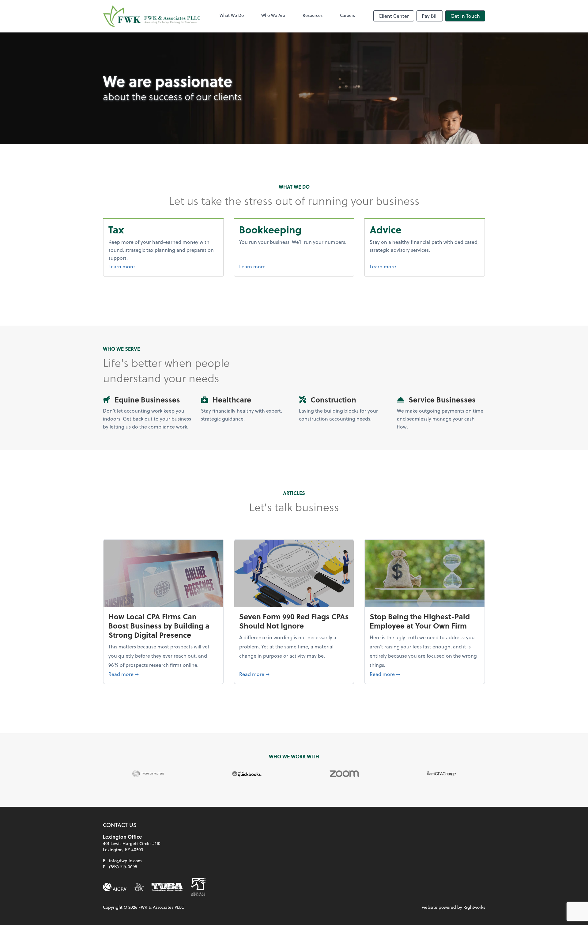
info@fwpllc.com (125, 860)
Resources (312, 15)
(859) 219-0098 (123, 866)
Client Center (394, 15)
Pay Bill (430, 15)
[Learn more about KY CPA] (139, 887)
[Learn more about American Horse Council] (198, 887)
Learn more (133, 266)
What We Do (232, 15)
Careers (347, 15)
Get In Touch (465, 15)
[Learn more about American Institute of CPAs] (115, 887)
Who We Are (273, 15)
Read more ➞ (163, 674)
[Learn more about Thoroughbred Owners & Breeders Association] (167, 887)
